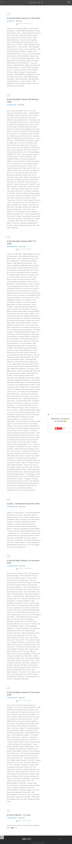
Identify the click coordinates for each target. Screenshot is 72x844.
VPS (60, 839)
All (8, 14)
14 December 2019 (12, 566)
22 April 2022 (10, 21)
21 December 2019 (12, 506)
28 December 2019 (12, 246)
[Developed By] (26, 838)
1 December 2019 (12, 818)
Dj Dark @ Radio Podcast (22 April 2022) (23, 18)
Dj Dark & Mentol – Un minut (19, 815)
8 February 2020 (11, 104)
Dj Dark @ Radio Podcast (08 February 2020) (23, 100)
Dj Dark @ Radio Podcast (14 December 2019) (23, 561)
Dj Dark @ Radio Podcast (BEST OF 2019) (21, 242)
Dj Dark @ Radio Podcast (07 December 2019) (23, 693)
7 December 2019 (12, 697)
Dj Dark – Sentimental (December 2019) (23, 504)
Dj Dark (20, 21)
